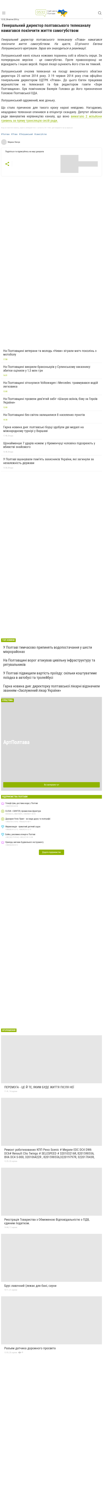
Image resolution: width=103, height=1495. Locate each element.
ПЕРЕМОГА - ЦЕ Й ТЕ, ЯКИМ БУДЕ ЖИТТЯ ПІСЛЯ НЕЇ (39, 1087)
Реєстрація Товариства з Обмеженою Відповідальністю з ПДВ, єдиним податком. (46, 1221)
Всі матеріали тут (51, 784)
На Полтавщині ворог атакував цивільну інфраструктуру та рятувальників (49, 662)
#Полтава (5, 134)
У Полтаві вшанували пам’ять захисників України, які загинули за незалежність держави (48, 461)
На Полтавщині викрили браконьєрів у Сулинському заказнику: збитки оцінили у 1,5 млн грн (47, 368)
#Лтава (14, 134)
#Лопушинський (26, 134)
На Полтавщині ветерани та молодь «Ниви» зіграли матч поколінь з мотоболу (49, 352)
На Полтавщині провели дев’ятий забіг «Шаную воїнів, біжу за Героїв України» (50, 400)
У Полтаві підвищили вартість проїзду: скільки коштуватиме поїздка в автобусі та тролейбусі (50, 675)
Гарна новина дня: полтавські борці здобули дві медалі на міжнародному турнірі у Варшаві (43, 429)
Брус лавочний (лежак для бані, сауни (30, 1286)
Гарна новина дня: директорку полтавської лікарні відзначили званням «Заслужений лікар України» (51, 688)
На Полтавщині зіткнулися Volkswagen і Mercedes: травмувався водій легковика (50, 384)
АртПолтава (16, 742)
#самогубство (40, 134)
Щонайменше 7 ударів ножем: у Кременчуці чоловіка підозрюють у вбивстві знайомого (49, 445)
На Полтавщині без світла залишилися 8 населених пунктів (44, 415)
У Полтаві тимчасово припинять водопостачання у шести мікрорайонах (47, 649)
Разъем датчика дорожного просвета (30, 1348)
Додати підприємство (51, 852)
